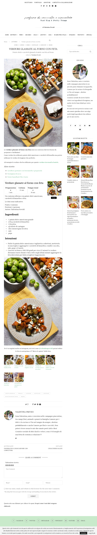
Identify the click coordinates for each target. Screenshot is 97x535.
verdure (23, 396)
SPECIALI (89, 35)
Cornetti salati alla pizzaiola (86, 158)
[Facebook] (41, 6)
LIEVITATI (43, 35)
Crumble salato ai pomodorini (72, 181)
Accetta (83, 533)
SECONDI (28, 35)
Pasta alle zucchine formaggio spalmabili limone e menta (73, 159)
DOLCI (35, 35)
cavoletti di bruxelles (10, 393)
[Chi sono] (80, 71)
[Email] (55, 6)
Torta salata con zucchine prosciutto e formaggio (87, 212)
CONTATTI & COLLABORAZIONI (62, 2)
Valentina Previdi (36, 55)
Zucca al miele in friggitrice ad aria (29, 366)
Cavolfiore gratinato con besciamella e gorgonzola (24, 171)
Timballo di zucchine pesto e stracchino (39, 367)
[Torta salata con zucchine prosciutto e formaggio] (87, 202)
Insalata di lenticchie (6, 384)
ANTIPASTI (13, 35)
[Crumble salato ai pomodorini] (73, 172)
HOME (7, 35)
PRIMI (21, 35)
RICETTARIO (28, 2)
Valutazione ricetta (11, 462)
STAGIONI (72, 35)
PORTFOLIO (38, 2)
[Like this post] (29, 404)
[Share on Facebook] (32, 404)
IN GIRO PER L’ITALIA (60, 35)
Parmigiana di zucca (14, 174)
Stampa (54, 197)
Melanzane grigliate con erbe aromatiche (50, 367)
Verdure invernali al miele (18, 366)
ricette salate (37, 393)
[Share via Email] (40, 404)
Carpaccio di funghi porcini (7, 366)
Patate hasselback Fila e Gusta (17, 177)
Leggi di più (91, 533)
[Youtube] (52, 6)
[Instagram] (46, 6)
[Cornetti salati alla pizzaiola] (87, 148)
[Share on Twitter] (35, 404)
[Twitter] (44, 6)
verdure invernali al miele (48, 162)
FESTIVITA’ (81, 35)
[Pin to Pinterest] (37, 404)
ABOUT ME (47, 2)
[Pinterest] (49, 6)
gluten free (28, 393)
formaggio (20, 393)
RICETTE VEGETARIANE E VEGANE (11, 396)
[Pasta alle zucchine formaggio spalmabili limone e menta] (73, 148)
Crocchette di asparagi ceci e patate (18, 385)
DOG (50, 35)
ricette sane (46, 393)
